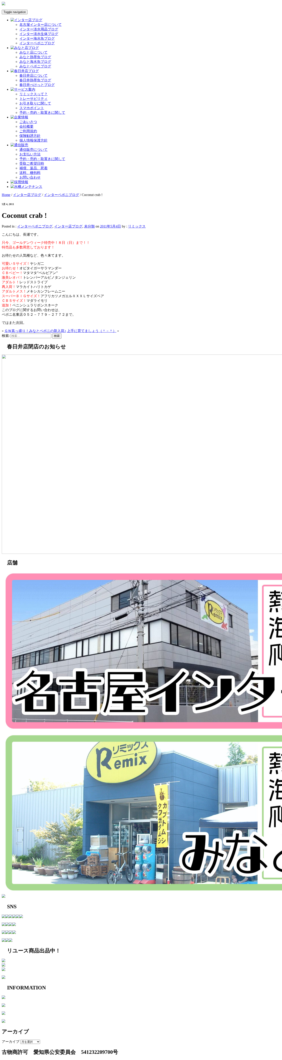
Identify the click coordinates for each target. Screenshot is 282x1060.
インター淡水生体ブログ (38, 34)
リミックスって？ (33, 94)
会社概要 (26, 126)
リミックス (137, 226)
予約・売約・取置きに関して (42, 112)
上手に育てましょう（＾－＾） (91, 331)
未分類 (89, 226)
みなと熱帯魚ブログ (35, 57)
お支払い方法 (30, 154)
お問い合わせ (30, 177)
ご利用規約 (28, 131)
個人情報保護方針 (33, 140)
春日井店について (33, 75)
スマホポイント (31, 108)
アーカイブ (10, 1041)
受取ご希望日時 (31, 163)
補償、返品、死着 (33, 168)
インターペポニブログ (37, 43)
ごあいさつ (28, 122)
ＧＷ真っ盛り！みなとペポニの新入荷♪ (35, 331)
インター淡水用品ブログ (38, 29)
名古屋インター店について (40, 24)
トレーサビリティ (33, 99)
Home (6, 195)
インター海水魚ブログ (37, 38)
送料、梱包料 (30, 173)
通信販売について (33, 149)
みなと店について (33, 52)
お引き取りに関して (35, 103)
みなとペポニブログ (35, 66)
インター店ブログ (27, 195)
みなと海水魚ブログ (35, 61)
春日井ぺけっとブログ (37, 85)
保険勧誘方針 (30, 136)
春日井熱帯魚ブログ (35, 80)
